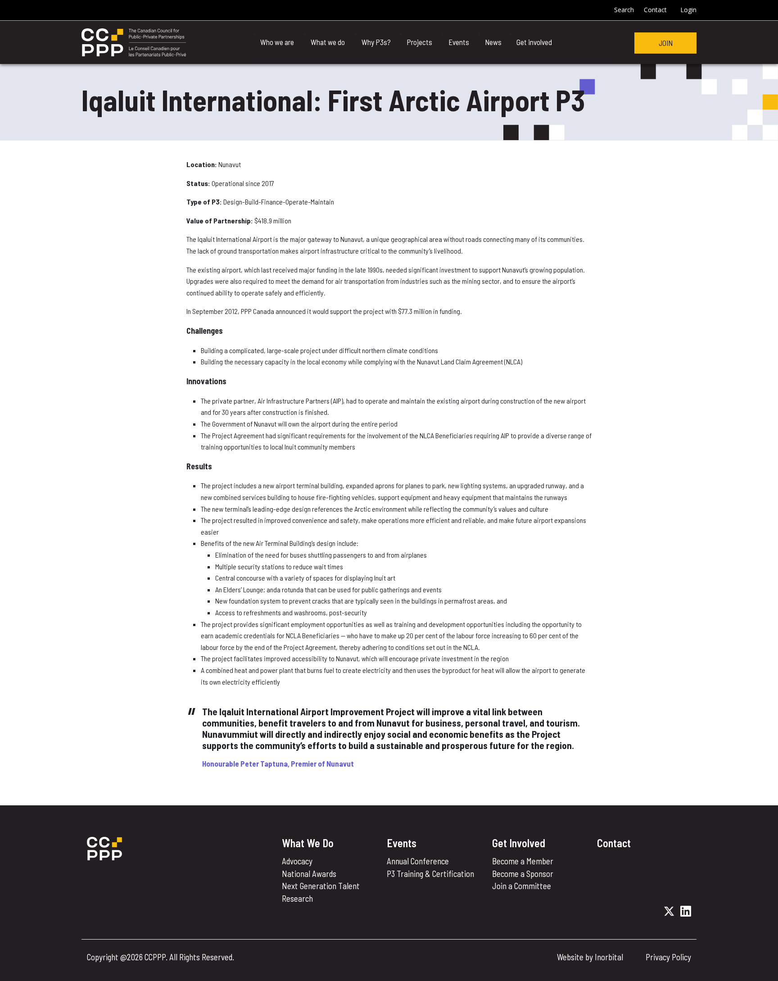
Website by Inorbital (590, 957)
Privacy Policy (668, 957)
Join (666, 42)
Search (624, 9)
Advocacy (297, 861)
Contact (655, 9)
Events (401, 842)
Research (297, 898)
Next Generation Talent (321, 886)
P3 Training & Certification (430, 873)
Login (688, 9)
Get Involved (518, 842)
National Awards (309, 873)
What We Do (308, 842)
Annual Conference (418, 861)
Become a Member (522, 861)
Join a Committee (521, 886)
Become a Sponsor (522, 873)
